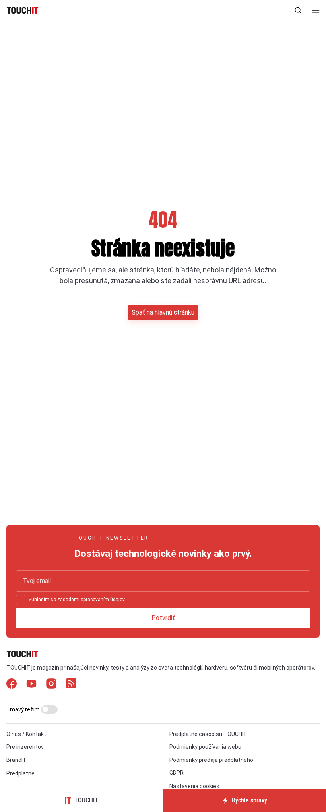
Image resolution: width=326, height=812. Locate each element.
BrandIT (16, 760)
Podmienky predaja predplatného (211, 760)
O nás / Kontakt (26, 734)
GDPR (176, 772)
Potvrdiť (163, 618)
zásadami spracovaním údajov (90, 599)
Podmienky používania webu (205, 747)
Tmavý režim (23, 709)
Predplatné (20, 773)
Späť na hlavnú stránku (163, 312)
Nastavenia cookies (194, 786)
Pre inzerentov (25, 747)
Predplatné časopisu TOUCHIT (208, 734)
